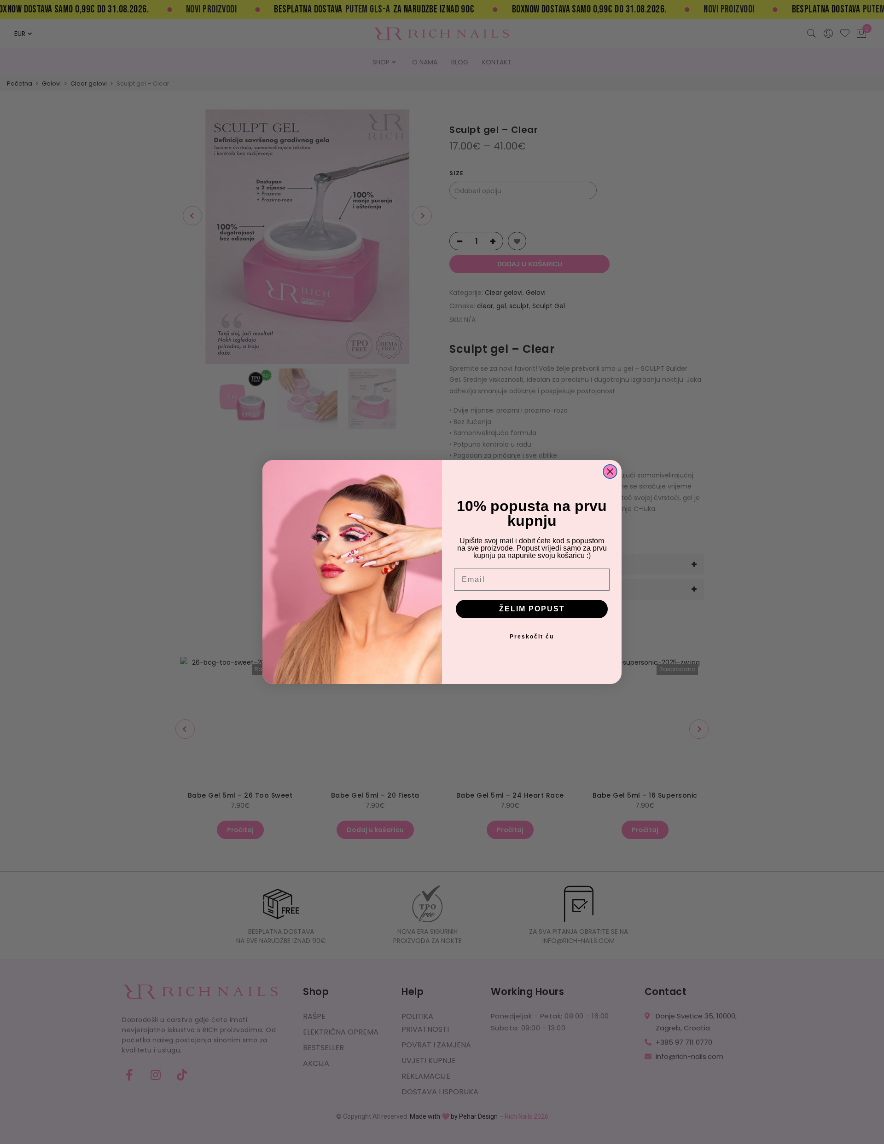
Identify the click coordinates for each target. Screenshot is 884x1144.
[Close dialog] (610, 471)
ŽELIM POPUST (532, 609)
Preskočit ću (532, 636)
